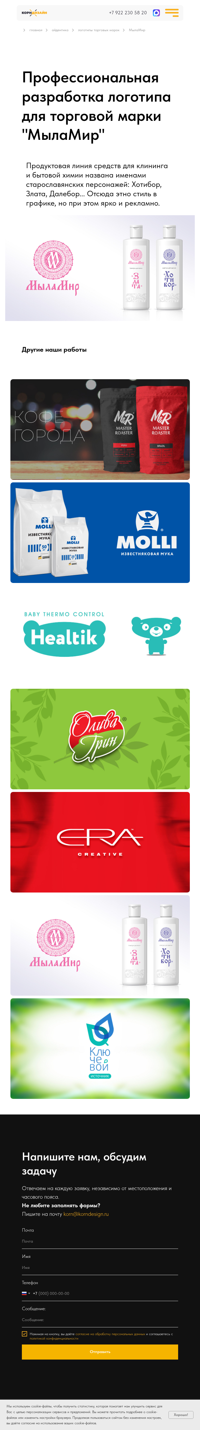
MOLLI (25, 493)
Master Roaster (33, 390)
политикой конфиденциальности (54, 1338)
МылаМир (29, 906)
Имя (26, 1256)
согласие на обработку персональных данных (110, 1334)
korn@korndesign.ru (86, 1213)
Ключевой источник (39, 1009)
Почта (28, 1230)
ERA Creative (31, 802)
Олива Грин (30, 699)
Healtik (25, 596)
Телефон (30, 1282)
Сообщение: (34, 1308)
